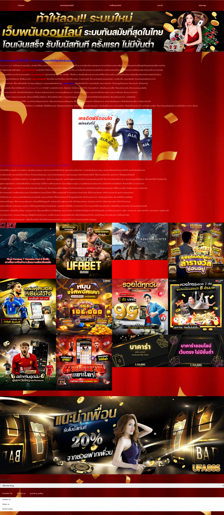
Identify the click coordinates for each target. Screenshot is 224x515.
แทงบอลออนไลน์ (67, 5)
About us (21, 493)
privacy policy (36, 493)
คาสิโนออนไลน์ (115, 5)
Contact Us (7, 493)
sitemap (202, 5)
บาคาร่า (160, 5)
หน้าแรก (21, 5)
